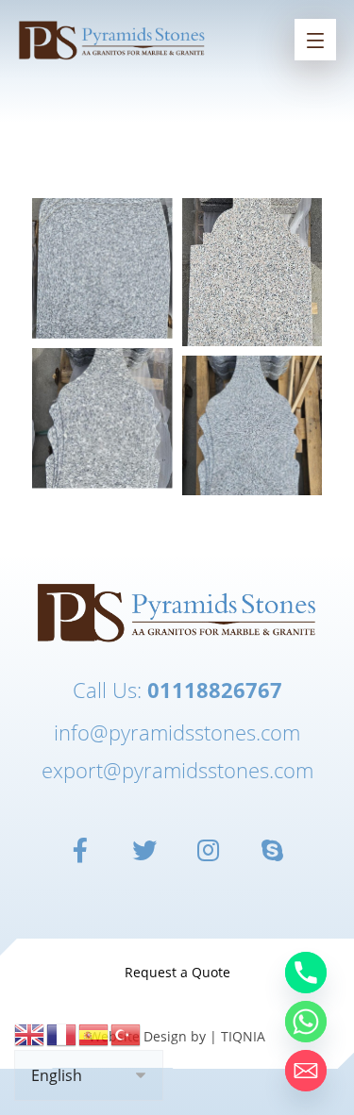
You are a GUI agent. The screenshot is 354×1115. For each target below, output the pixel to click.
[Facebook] (81, 850)
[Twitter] (145, 850)
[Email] (306, 1070)
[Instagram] (209, 850)
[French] (62, 1033)
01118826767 (214, 689)
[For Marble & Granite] (112, 39)
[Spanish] (94, 1033)
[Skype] (273, 850)
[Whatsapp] (306, 1021)
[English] (30, 1033)
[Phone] (306, 972)
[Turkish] (126, 1033)
